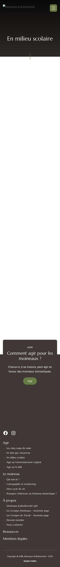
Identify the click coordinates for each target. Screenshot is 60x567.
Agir (25, 35)
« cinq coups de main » (30, 141)
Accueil (15, 35)
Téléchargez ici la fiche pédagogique (28, 249)
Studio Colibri (30, 561)
